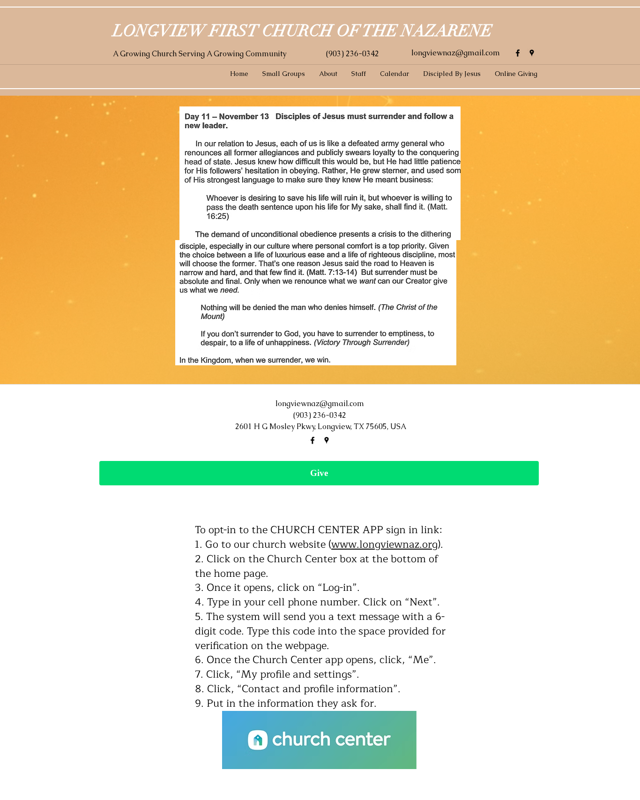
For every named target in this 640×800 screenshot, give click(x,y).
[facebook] (517, 53)
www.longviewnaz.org (384, 544)
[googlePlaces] (531, 53)
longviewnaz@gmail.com (455, 53)
